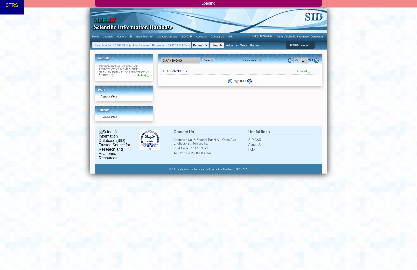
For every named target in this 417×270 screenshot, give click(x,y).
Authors (121, 36)
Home (95, 36)
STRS (12, 5)
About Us (201, 36)
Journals (108, 36)
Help (230, 36)
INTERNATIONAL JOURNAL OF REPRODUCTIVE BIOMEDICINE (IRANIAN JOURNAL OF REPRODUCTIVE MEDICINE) (124, 71)
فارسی (305, 44)
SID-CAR (186, 36)
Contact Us (217, 36)
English (294, 44)
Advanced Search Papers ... (244, 45)
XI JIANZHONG (238, 71)
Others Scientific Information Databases (300, 36)
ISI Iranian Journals (141, 36)
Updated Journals (167, 36)
